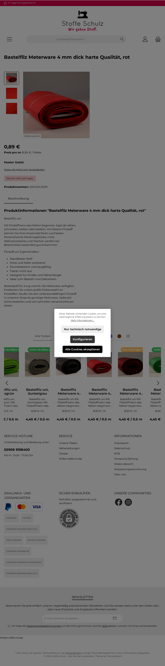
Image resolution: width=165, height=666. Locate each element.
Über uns (120, 474)
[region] (82, 105)
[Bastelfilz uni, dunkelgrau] (37, 364)
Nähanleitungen (69, 448)
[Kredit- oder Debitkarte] (29, 506)
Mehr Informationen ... (82, 320)
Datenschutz (122, 448)
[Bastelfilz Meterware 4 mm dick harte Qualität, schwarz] (68, 364)
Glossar (63, 453)
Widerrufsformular (70, 458)
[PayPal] (8, 506)
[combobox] (72, 39)
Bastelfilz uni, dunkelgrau (37, 392)
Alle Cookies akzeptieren (82, 349)
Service (65, 436)
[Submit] (115, 618)
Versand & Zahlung (126, 458)
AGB (117, 453)
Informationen (128, 436)
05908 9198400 (17, 450)
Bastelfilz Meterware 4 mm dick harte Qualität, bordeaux (130, 392)
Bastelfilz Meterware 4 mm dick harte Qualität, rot (99, 392)
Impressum (121, 443)
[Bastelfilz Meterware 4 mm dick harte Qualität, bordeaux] (130, 364)
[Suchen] (122, 39)
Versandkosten (74, 653)
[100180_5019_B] (56, 105)
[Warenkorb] (157, 39)
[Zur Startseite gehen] (82, 20)
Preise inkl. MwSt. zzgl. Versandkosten (24, 169)
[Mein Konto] (145, 39)
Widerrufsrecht (123, 463)
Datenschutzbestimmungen (44, 626)
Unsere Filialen (68, 443)
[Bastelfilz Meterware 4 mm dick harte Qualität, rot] (99, 364)
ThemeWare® (114, 656)
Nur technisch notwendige (82, 329)
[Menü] (9, 39)
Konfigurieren (82, 339)
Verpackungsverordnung (130, 469)
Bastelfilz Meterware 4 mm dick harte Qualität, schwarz (68, 392)
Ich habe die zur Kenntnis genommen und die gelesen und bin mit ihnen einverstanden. (84, 626)
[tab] (18, 199)
